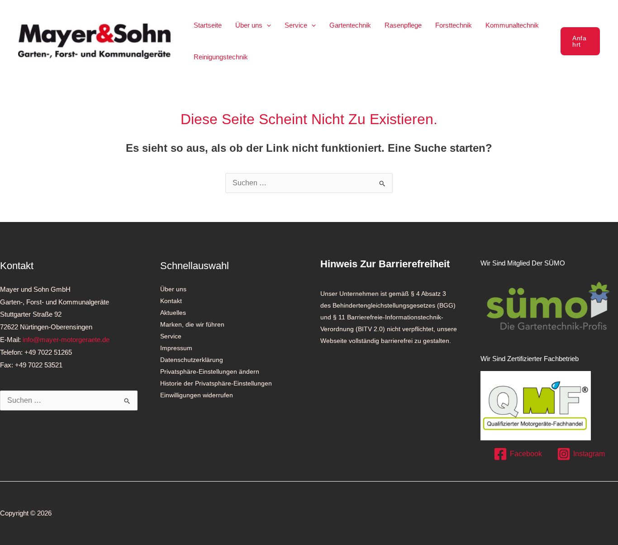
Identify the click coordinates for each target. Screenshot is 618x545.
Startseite (208, 25)
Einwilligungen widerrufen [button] (196, 395)
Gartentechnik (350, 25)
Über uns (248, 25)
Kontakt (171, 300)
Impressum (176, 348)
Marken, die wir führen (192, 324)
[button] (266, 25)
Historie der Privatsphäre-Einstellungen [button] (216, 383)
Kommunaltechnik (512, 25)
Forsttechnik (453, 25)
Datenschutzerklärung (191, 359)
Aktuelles (173, 312)
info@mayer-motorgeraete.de (66, 339)
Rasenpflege (403, 25)
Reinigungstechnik (221, 57)
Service (296, 25)
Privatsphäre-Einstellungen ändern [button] (209, 371)
